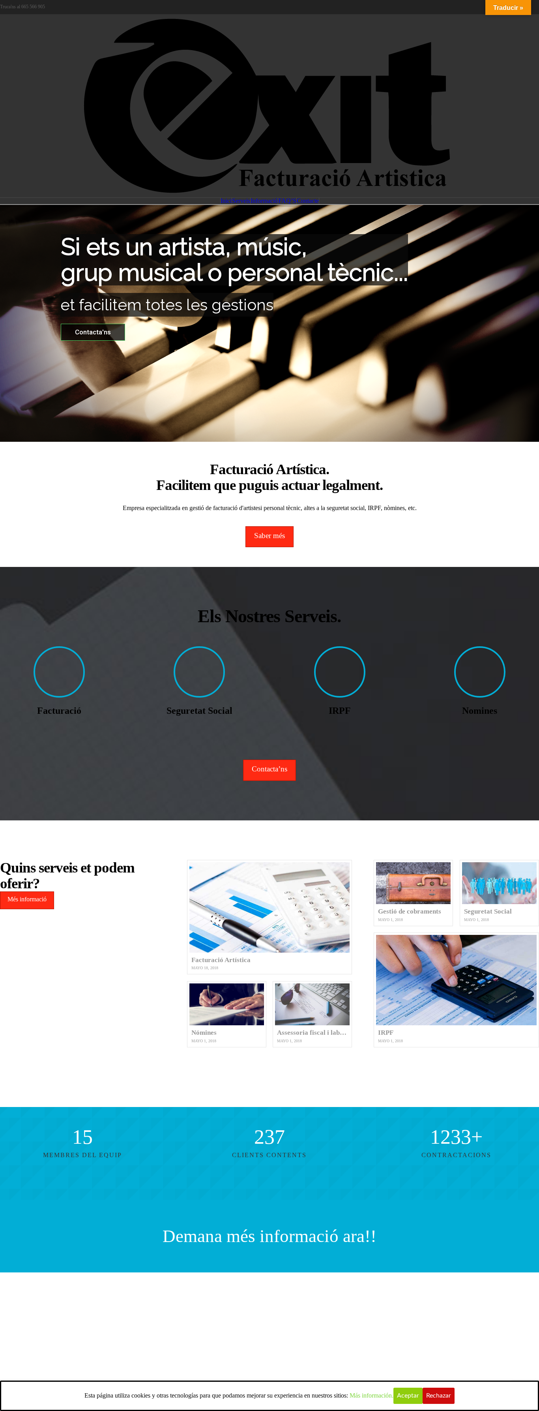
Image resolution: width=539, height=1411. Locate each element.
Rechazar (438, 1395)
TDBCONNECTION (333, 1289)
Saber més (269, 535)
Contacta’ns (269, 769)
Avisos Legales (273, 1300)
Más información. (371, 1395)
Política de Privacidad (221, 1300)
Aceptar (408, 1395)
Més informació (27, 899)
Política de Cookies (321, 1300)
